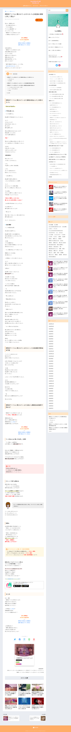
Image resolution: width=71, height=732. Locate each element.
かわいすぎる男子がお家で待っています (55, 226)
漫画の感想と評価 (52, 91)
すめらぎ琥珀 (64, 226)
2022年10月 (51, 326)
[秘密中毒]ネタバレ (53, 109)
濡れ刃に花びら (56, 246)
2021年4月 (51, 371)
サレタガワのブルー (52, 232)
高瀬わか (56, 254)
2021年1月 (51, 378)
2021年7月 (51, 363)
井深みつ (50, 238)
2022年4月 (51, 341)
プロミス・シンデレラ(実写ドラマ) (56, 78)
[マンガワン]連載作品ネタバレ (55, 134)
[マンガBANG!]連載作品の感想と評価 (57, 94)
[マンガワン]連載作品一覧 (55, 152)
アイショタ (55, 228)
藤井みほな (50, 250)
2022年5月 (51, 338)
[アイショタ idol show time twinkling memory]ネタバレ (58, 139)
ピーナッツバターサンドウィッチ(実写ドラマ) (58, 170)
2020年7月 (51, 393)
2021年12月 (51, 351)
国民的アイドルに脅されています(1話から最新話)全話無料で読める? (21, 85)
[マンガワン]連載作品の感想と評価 (56, 98)
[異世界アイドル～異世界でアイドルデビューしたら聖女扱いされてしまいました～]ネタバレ (58, 142)
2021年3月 (51, 373)
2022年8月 (51, 331)
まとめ (8, 92)
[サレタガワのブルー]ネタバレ (55, 113)
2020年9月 (51, 388)
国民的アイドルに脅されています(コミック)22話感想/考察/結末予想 (20, 83)
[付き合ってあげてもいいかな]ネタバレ (57, 136)
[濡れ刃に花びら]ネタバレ (55, 123)
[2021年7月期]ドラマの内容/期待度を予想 (57, 83)
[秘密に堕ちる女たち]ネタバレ (55, 127)
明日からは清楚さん (60, 244)
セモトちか (60, 232)
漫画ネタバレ (10, 670)
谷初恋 (42, 672)
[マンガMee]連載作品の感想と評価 (56, 96)
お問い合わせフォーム (27, 5)
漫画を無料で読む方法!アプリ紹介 (56, 145)
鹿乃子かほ (65, 254)
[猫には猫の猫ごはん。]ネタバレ (56, 125)
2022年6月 (51, 336)
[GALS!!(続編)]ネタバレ (54, 111)
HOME (36, 727)
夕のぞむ (61, 240)
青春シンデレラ (51, 254)
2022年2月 (51, 346)
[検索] (67, 10)
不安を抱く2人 (11, 79)
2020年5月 (51, 398)
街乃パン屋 (60, 250)
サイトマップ (35, 5)
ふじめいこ (50, 228)
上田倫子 (59, 236)
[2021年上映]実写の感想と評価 (55, 89)
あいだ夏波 (56, 224)
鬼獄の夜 (60, 254)
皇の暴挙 (10, 80)
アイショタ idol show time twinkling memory (56, 230)
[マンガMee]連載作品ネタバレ (19, 670)
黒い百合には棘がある (52, 256)
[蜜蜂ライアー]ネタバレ (54, 132)
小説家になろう (55, 242)
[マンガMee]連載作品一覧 (54, 150)
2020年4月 (51, 400)
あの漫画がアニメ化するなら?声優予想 (57, 156)
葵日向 (63, 248)
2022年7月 (51, 333)
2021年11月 (51, 353)
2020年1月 (51, 408)
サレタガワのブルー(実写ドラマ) (56, 76)
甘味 (60, 246)
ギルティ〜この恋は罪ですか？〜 (56, 168)
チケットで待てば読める (13, 88)
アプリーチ (25, 583)
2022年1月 (51, 348)
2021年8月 (51, 361)
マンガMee (13, 421)
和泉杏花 (59, 238)
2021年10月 (51, 356)
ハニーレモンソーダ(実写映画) (55, 87)
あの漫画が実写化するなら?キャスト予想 (57, 154)
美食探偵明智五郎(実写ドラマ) (55, 174)
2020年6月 (51, 395)
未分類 (50, 176)
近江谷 (58, 252)
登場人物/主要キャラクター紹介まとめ (57, 159)
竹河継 (60, 248)
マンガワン (55, 236)
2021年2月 (51, 376)
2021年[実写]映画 (52, 85)
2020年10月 (51, 386)
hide (15, 73)
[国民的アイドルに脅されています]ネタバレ (35, 670)
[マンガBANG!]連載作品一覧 (55, 148)
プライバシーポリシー (44, 5)
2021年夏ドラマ (52, 74)
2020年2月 (51, 405)
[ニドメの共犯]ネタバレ (54, 115)
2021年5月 (51, 368)
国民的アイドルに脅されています (33, 672)
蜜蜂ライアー (56, 250)
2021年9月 (51, 358)
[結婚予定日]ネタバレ (54, 105)
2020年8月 (51, 390)
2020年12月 (51, 381)
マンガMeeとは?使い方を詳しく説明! (15, 87)
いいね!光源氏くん (53, 166)
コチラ (61, 61)
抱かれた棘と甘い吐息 (52, 244)
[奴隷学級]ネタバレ (53, 119)
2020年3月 (51, 403)
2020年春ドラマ (52, 161)
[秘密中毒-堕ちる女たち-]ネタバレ (56, 130)
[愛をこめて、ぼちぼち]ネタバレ (56, 121)
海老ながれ (50, 246)
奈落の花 (50, 242)
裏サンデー (50, 252)
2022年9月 (51, 328)
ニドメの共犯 (51, 234)
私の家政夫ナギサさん (54, 172)
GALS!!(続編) (51, 224)
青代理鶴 (62, 252)
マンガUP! (50, 236)
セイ (57, 232)
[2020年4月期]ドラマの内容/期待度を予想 (57, 164)
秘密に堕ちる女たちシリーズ (53, 248)
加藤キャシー (55, 238)
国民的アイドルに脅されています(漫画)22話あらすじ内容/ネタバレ (20, 77)
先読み (9, 90)
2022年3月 (51, 343)
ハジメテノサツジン (57, 234)
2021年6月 (51, 366)
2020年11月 (51, 383)
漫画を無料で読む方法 (10, 66)
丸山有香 (63, 236)
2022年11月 (51, 323)
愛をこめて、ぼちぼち (62, 242)
